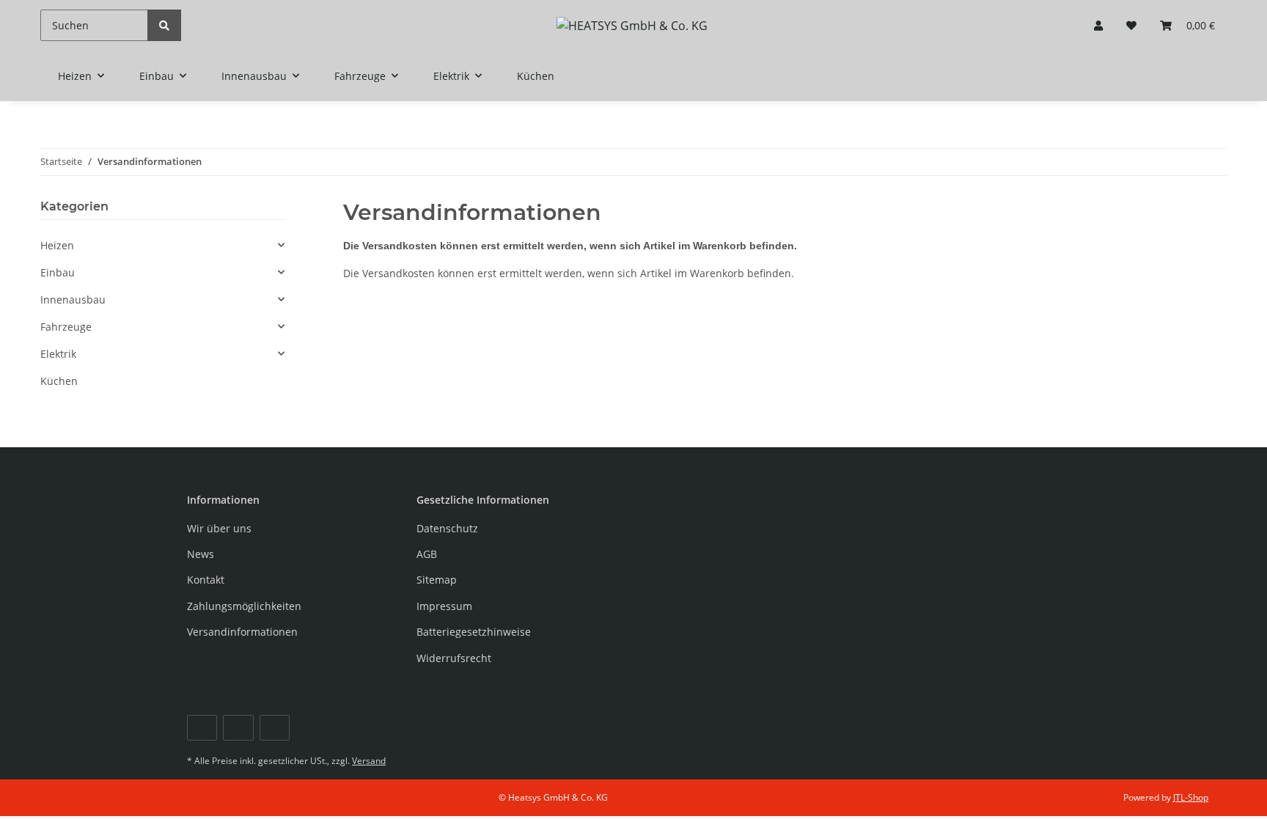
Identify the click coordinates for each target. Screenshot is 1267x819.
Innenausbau (73, 299)
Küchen (59, 381)
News (200, 554)
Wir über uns (219, 528)
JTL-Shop (1190, 797)
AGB (426, 554)
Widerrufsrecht (453, 658)
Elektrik (58, 354)
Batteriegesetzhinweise (473, 632)
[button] (1098, 25)
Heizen (57, 245)
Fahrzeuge (66, 327)
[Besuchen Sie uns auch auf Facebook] (202, 728)
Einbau (57, 272)
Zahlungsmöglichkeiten (244, 606)
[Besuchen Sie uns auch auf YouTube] (238, 728)
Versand (369, 760)
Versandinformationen (242, 632)
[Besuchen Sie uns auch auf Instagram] (275, 728)
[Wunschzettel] (1131, 25)
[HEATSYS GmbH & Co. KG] (632, 25)
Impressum (444, 606)
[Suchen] (164, 25)
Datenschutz (447, 528)
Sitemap (436, 580)
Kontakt (205, 580)
